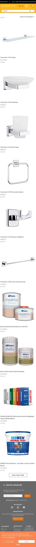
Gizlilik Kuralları (11, 537)
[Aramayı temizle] (30, 11)
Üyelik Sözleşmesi (17, 529)
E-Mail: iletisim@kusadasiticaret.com (29, 530)
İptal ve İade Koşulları (17, 530)
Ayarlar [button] (18, 544)
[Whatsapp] (18, 507)
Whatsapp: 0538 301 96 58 (29, 529)
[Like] (19, 6)
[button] (23, 6)
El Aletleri (3, 530)
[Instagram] (12, 507)
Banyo (2, 528)
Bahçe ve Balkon (4, 529)
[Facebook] (24, 507)
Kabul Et (27, 541)
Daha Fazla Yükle (18, 475)
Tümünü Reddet (10, 541)
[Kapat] (34, 534)
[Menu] (32, 5)
